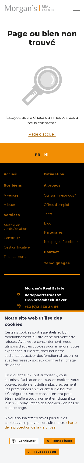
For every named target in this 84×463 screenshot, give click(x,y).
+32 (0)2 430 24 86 (42, 307)
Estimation (54, 174)
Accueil (11, 174)
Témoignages (57, 263)
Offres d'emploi (56, 205)
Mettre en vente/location (15, 227)
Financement (15, 257)
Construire (12, 238)
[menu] (76, 8)
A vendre (11, 195)
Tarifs (48, 214)
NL (46, 155)
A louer (9, 205)
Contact (51, 252)
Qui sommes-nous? (60, 195)
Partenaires (53, 232)
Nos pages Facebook (61, 242)
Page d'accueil (42, 134)
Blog (48, 223)
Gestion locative (17, 247)
